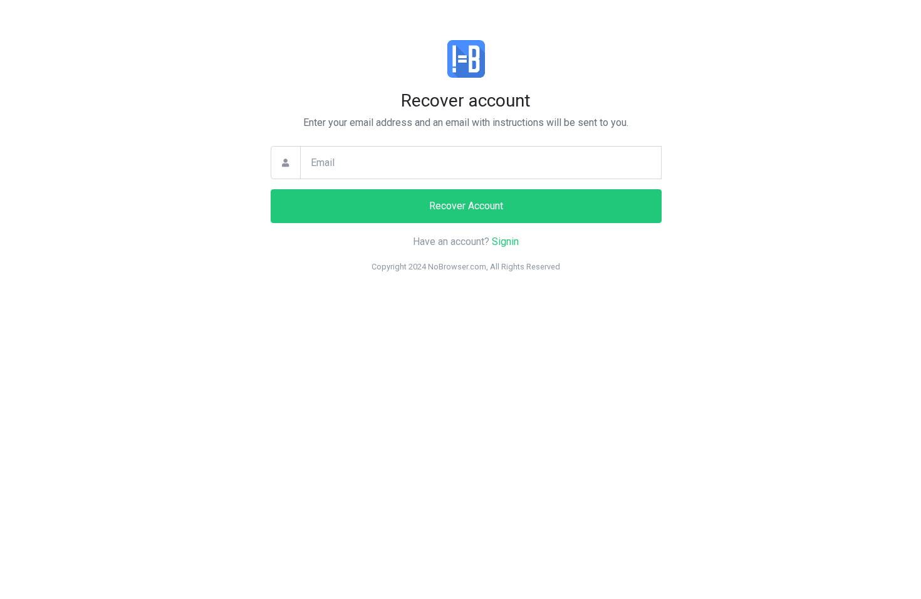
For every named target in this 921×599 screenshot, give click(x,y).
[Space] (466, 63)
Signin (505, 241)
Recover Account (466, 206)
